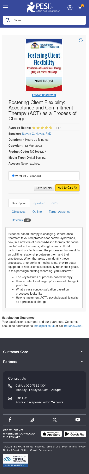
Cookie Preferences (41, 450)
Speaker (39, 203)
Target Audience (59, 211)
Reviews (20, 220)
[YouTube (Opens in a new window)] (78, 419)
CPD (55, 203)
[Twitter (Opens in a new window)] (54, 419)
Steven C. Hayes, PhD (36, 133)
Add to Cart (66, 187)
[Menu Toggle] (5, 7)
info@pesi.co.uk (44, 326)
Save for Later (44, 187)
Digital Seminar (44, 95)
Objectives (18, 211)
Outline (37, 211)
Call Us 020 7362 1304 (31, 385)
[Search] (7, 20)
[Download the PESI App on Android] (75, 434)
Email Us (21, 398)
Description (19, 203)
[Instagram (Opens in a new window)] (32, 419)
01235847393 (73, 326)
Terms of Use (53, 446)
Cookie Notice (20, 450)
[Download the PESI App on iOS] (51, 434)
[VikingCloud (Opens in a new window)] (15, 460)
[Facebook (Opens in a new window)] (9, 419)
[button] (81, 40)
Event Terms (69, 446)
